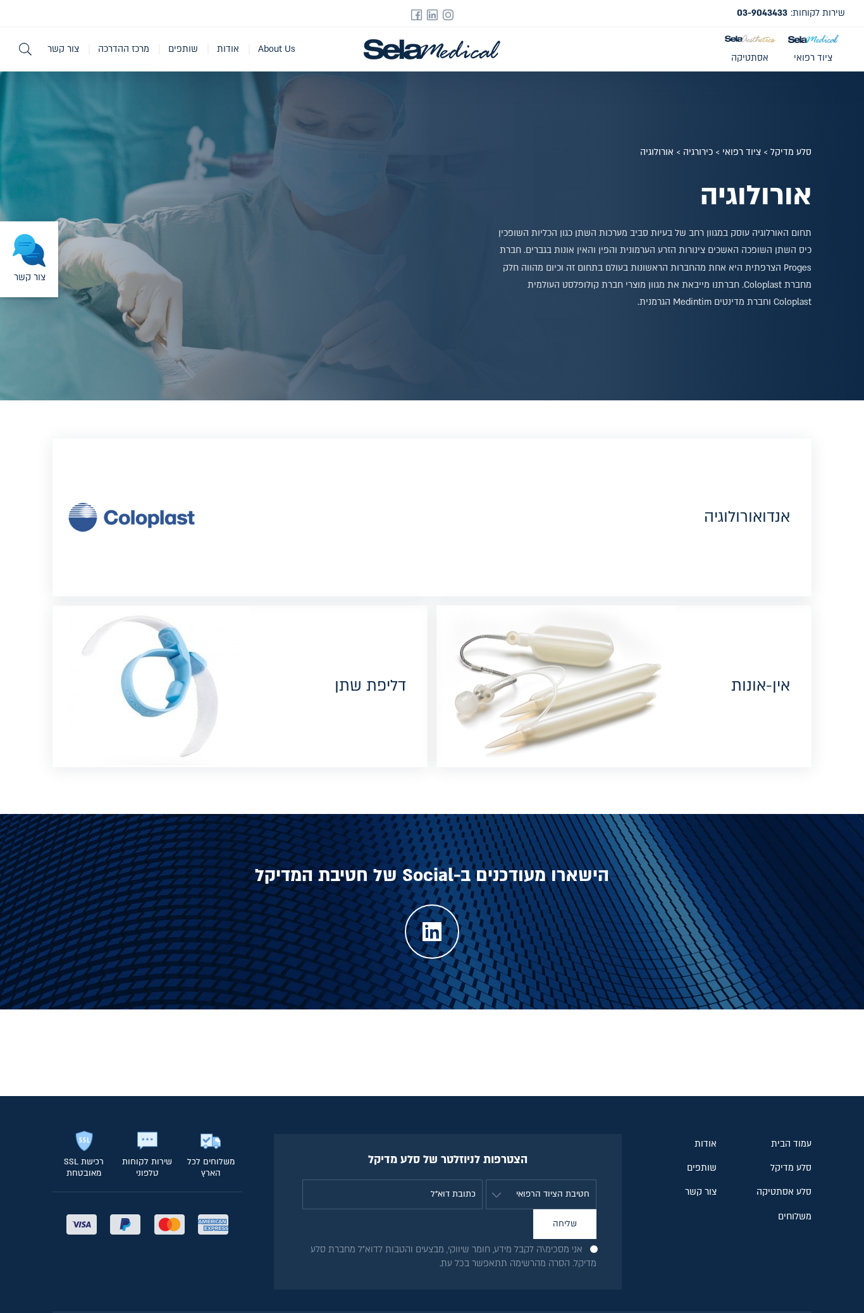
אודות (228, 49)
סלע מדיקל (791, 152)
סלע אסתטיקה (784, 1192)
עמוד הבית (791, 1144)
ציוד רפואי (813, 58)
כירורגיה (698, 152)
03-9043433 (762, 13)
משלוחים (795, 1217)
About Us (276, 49)
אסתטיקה (749, 58)
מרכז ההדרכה (123, 49)
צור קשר (63, 49)
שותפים (183, 49)
